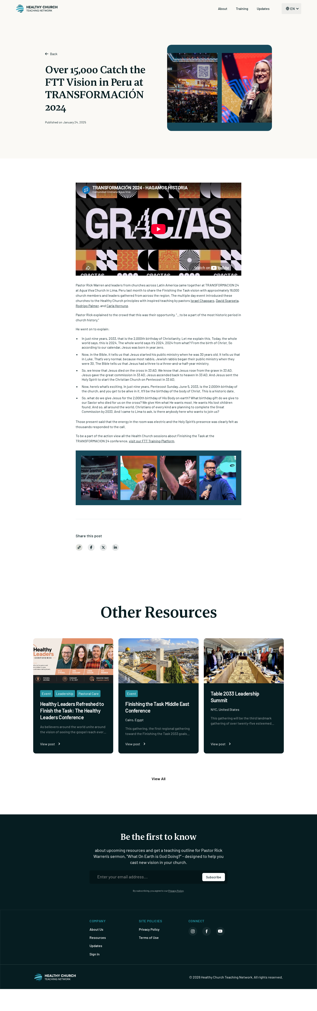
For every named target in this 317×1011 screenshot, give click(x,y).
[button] (291, 8)
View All (158, 778)
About (222, 8)
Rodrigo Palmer (87, 306)
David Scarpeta (227, 300)
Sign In (94, 954)
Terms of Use (149, 937)
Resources (97, 937)
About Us (96, 929)
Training (242, 8)
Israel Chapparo (202, 300)
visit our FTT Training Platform (151, 441)
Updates (263, 8)
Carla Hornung (117, 306)
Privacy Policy (176, 890)
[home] (37, 8)
